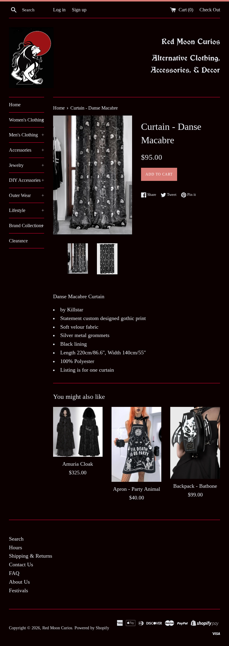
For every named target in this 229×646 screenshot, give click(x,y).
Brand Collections (26, 225)
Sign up (79, 10)
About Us (19, 582)
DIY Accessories (26, 180)
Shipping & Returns (30, 556)
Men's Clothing (26, 134)
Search (16, 539)
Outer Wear (26, 195)
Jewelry (26, 165)
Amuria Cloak (77, 464)
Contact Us (21, 564)
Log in (59, 10)
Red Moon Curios (57, 627)
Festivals (18, 590)
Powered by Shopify (92, 627)
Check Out (209, 10)
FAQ (14, 573)
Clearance (18, 240)
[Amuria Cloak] (78, 432)
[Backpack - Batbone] (195, 443)
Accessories (26, 150)
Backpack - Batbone (195, 486)
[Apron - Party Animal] (136, 444)
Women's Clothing (26, 119)
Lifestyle (26, 210)
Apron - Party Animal (136, 489)
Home (15, 104)
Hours (15, 547)
